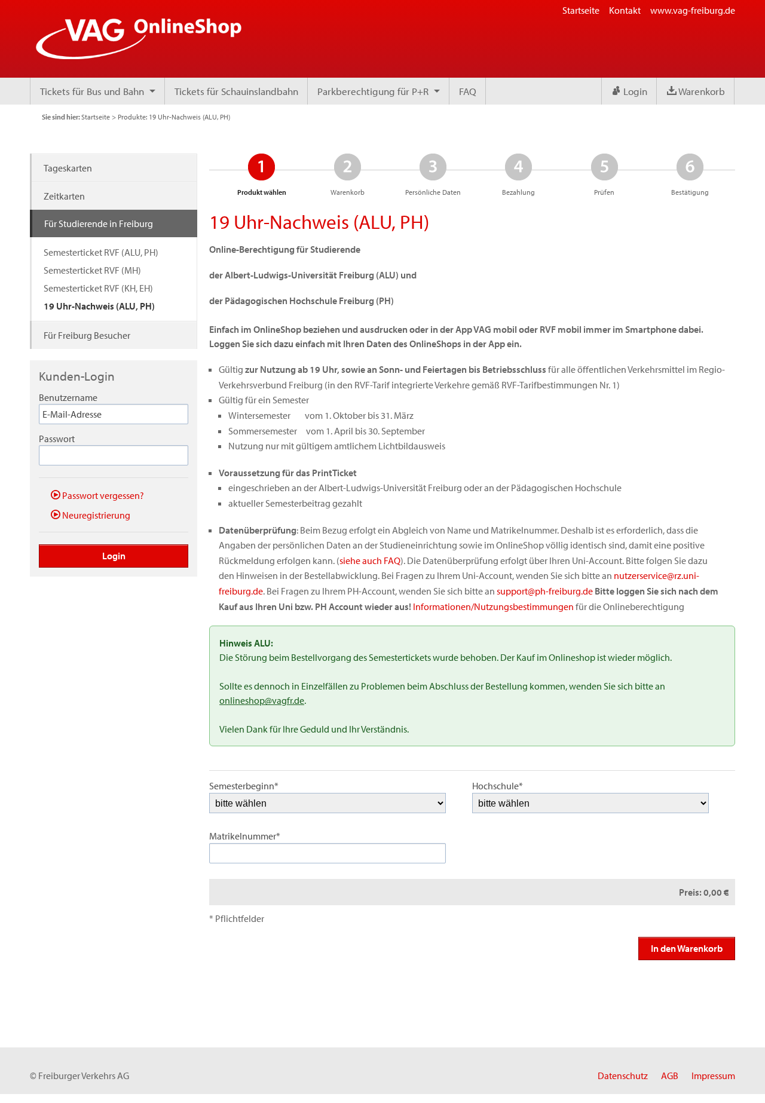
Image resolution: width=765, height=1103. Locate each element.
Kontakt (625, 10)
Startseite (580, 10)
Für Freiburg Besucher (87, 335)
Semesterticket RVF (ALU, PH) (101, 252)
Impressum (713, 1075)
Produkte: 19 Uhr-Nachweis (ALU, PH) (174, 116)
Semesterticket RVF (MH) (92, 270)
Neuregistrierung (95, 515)
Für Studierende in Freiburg (98, 223)
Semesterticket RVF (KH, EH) (98, 288)
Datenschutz (623, 1075)
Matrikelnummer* (244, 836)
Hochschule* (497, 786)
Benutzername (68, 397)
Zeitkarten (64, 196)
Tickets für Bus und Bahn (92, 91)
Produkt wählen (261, 174)
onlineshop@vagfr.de (261, 700)
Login (634, 91)
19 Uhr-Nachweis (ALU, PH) (99, 306)
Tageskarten (68, 168)
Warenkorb (701, 91)
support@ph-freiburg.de (545, 591)
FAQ (467, 91)
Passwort (57, 438)
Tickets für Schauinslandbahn (236, 91)
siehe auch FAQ (369, 560)
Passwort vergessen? (102, 495)
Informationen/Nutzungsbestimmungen (493, 606)
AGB (669, 1075)
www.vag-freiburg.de (692, 10)
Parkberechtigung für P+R (373, 91)
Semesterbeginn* (244, 786)
